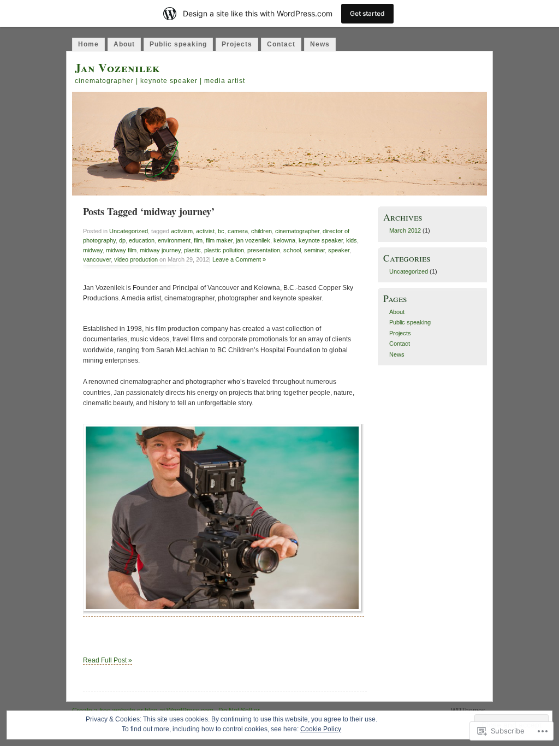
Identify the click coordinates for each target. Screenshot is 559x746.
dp (122, 240)
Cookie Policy (320, 729)
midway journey (160, 250)
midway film (121, 250)
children (261, 231)
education (141, 240)
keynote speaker (321, 240)
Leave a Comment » (239, 259)
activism (182, 231)
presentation (263, 250)
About (124, 44)
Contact (281, 44)
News (320, 44)
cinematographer (297, 231)
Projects (237, 44)
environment (174, 240)
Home (88, 44)
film (198, 240)
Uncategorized (128, 231)
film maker (219, 240)
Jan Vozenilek (117, 67)
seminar (314, 250)
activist (205, 231)
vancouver (97, 259)
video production (136, 259)
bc (221, 231)
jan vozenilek (253, 240)
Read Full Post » (107, 660)
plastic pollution (224, 250)
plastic (192, 250)
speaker (338, 250)
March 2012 (405, 230)
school (292, 250)
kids (351, 240)
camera (238, 231)
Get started (367, 13)
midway (93, 250)
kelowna (284, 240)
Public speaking (178, 44)
